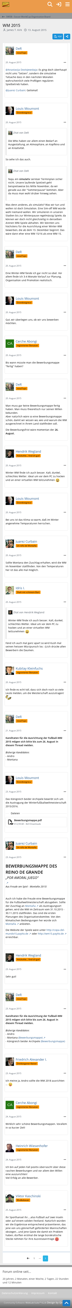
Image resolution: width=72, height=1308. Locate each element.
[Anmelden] (58, 4)
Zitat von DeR (21, 132)
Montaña (30, 906)
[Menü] (67, 4)
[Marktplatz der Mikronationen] (5, 4)
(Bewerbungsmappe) (30, 1037)
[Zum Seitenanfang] (66, 1303)
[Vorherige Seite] (28, 1258)
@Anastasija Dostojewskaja (21, 69)
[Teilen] (67, 37)
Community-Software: (25, 1302)
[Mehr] (65, 62)
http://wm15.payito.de (51, 933)
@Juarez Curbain (15, 90)
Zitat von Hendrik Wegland (28, 612)
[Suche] (49, 4)
